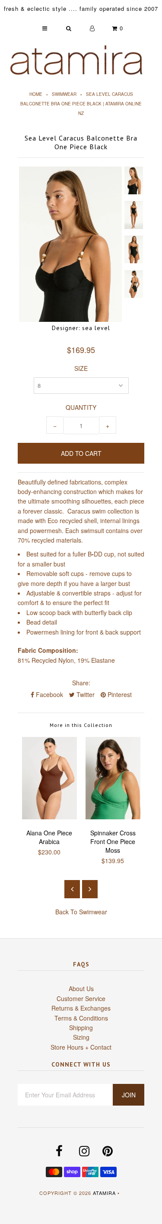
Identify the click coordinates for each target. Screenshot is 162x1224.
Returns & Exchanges (81, 1008)
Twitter (85, 694)
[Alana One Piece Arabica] (49, 816)
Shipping (81, 1027)
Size (81, 368)
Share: (81, 682)
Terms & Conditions (81, 1018)
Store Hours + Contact (81, 1047)
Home (35, 94)
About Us (81, 988)
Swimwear (64, 94)
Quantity (81, 407)
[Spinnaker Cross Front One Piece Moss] (113, 816)
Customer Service (81, 998)
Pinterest (119, 694)
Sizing (81, 1037)
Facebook (48, 694)
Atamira (104, 1192)
